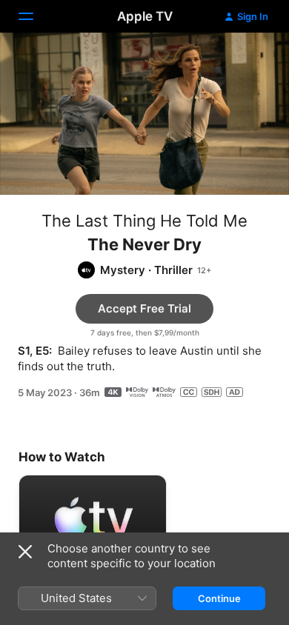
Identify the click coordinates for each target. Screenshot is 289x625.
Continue (219, 598)
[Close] (25, 551)
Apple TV (145, 16)
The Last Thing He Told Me (144, 220)
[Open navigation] (35, 16)
